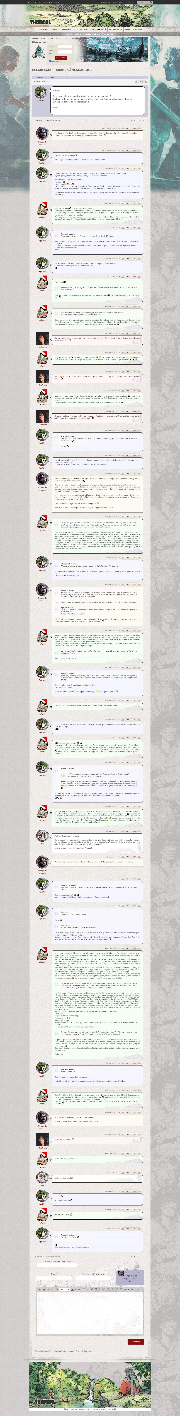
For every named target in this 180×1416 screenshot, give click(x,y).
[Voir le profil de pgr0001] (40, 92)
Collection (80, 29)
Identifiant (52, 47)
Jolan (130, 1281)
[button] (40, 1289)
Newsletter (129, 2)
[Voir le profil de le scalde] (42, 214)
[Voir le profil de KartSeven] (42, 344)
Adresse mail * (93, 1274)
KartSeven (42, 347)
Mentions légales (84, 1409)
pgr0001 (41, 101)
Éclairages (115, 29)
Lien (127, 128)
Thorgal (125, 1278)
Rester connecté (56, 61)
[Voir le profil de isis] (42, 841)
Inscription (117, 2)
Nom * (54, 1274)
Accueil (35, 38)
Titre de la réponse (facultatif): (57, 1261)
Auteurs (67, 29)
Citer (141, 82)
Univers (42, 29)
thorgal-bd (42, 142)
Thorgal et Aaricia (54, 38)
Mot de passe (51, 52)
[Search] (151, 2)
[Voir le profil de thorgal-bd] (42, 139)
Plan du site (74, 1409)
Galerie (137, 29)
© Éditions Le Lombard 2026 (100, 1409)
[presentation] (40, 1289)
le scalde (42, 217)
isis (42, 844)
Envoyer (136, 1342)
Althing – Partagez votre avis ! (88, 34)
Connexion (105, 2)
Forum (69, 34)
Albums (54, 29)
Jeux (127, 29)
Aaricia (134, 1278)
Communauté (98, 29)
